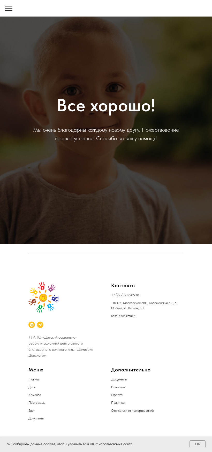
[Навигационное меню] (8, 8)
